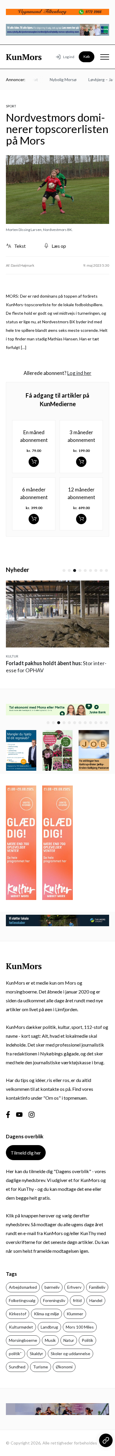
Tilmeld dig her (26, 1152)
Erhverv (74, 1287)
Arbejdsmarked (23, 1287)
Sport (11, 106)
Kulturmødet (21, 1326)
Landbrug (49, 1326)
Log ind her (79, 373)
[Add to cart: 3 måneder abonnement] (81, 462)
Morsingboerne (23, 1340)
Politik (87, 1340)
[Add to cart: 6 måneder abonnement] (34, 519)
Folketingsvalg (22, 1300)
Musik (50, 1340)
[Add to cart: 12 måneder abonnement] (81, 519)
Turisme (40, 1366)
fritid (77, 1300)
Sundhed (17, 1366)
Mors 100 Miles (80, 1326)
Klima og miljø (46, 1313)
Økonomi (64, 1366)
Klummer (75, 1313)
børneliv (52, 1287)
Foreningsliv (54, 1300)
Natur (68, 1340)
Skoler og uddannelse (70, 1353)
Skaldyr (36, 1353)
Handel (95, 1300)
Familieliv (97, 1287)
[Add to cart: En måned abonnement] (34, 462)
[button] (64, 570)
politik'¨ (15, 1353)
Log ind (68, 57)
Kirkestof (17, 1313)
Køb (86, 56)
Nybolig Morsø (58, 79)
